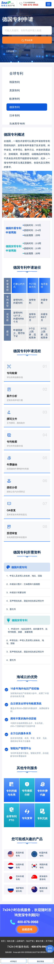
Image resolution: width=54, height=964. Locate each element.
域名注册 (10, 941)
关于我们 (49, 941)
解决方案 (39, 941)
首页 (3, 941)
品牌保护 (20, 941)
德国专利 (14, 107)
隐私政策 (8, 952)
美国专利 (14, 90)
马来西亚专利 (17, 123)
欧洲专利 (14, 98)
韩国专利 (14, 82)
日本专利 (14, 115)
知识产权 (30, 941)
